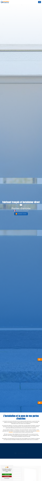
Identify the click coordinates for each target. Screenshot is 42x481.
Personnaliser (6, 478)
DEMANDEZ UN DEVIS (22, 213)
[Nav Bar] (39, 2)
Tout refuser (7, 476)
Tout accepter (7, 474)
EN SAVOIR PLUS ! (22, 452)
